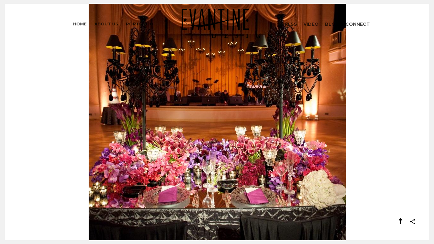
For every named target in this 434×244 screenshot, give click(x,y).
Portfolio (139, 23)
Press (289, 24)
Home (80, 23)
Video (311, 24)
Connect (357, 24)
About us (106, 23)
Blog (332, 24)
